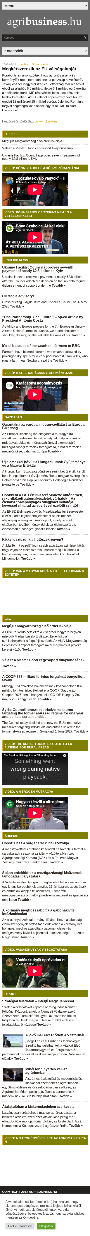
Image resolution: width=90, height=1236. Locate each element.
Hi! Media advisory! (18, 296)
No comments (40, 64)
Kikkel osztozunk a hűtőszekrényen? (32, 539)
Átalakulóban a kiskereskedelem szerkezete (38, 1106)
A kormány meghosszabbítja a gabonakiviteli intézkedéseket (39, 912)
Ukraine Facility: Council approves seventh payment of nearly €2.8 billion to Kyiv (41, 156)
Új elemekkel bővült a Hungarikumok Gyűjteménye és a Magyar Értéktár (44, 463)
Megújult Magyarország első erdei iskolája (32, 141)
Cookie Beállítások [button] (20, 1226)
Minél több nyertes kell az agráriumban (46, 1070)
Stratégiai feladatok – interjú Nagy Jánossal (38, 1001)
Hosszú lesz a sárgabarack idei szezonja (35, 843)
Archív (24, 64)
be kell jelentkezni (46, 121)
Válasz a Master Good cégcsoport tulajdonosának (37, 148)
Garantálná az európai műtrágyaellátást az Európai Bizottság (43, 426)
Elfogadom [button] (46, 1226)
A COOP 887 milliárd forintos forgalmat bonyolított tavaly (43, 678)
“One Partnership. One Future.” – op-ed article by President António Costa (42, 318)
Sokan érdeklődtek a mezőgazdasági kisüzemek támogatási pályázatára (42, 874)
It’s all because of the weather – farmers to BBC (41, 346)
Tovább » (59, 285)
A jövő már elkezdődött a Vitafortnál (54, 1035)
